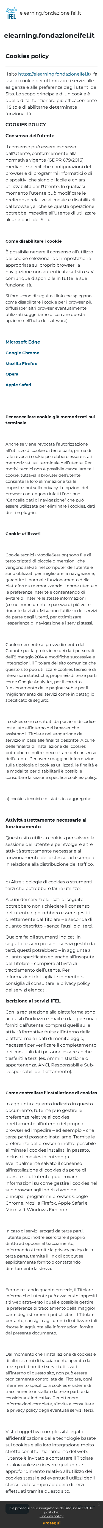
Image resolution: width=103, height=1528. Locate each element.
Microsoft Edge (22, 342)
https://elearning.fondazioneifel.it (54, 74)
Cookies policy (51, 1516)
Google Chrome (22, 352)
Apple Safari (18, 384)
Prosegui (51, 1523)
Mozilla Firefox (21, 363)
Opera (11, 374)
